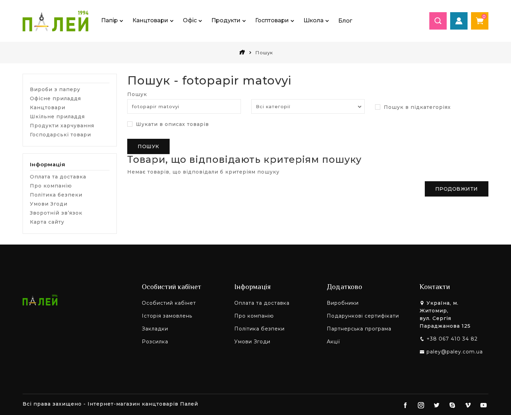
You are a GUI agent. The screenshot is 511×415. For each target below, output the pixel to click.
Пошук (137, 94)
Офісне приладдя (55, 98)
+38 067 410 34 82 (452, 339)
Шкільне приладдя (57, 116)
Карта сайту (47, 222)
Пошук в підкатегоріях (416, 107)
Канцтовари (47, 107)
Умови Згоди (48, 204)
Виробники (343, 303)
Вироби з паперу (55, 89)
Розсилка (155, 341)
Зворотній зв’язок (56, 213)
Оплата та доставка (58, 177)
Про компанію (51, 186)
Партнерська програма (359, 329)
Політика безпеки (56, 195)
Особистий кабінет (169, 303)
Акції (333, 341)
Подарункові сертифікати (363, 316)
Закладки (155, 329)
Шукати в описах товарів (171, 124)
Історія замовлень (167, 316)
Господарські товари (60, 134)
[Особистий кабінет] (459, 21)
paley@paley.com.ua (455, 352)
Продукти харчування (62, 125)
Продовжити (456, 189)
